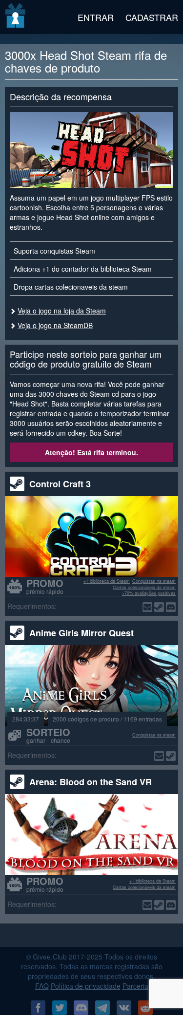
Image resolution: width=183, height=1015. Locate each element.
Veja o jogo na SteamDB (55, 325)
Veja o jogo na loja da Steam (62, 310)
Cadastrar (151, 17)
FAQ (42, 986)
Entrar (96, 17)
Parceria (135, 986)
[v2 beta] (16, 17)
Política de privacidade (86, 986)
